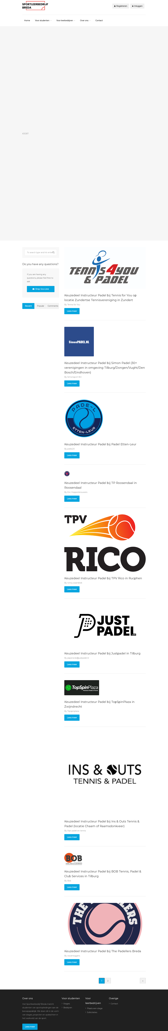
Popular (40, 306)
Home (27, 20)
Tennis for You (73, 304)
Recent (28, 306)
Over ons (84, 20)
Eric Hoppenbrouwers (77, 492)
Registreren (121, 6)
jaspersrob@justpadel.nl (78, 658)
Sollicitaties (92, 1012)
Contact (99, 20)
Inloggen (138, 6)
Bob (69, 881)
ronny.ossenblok (74, 583)
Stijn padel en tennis (76, 831)
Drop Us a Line (42, 289)
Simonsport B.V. (74, 377)
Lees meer (72, 311)
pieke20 (71, 449)
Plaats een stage (95, 1008)
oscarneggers (73, 956)
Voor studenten (42, 20)
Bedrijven (67, 1007)
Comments (53, 306)
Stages (66, 1003)
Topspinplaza (73, 711)
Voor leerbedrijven (64, 20)
